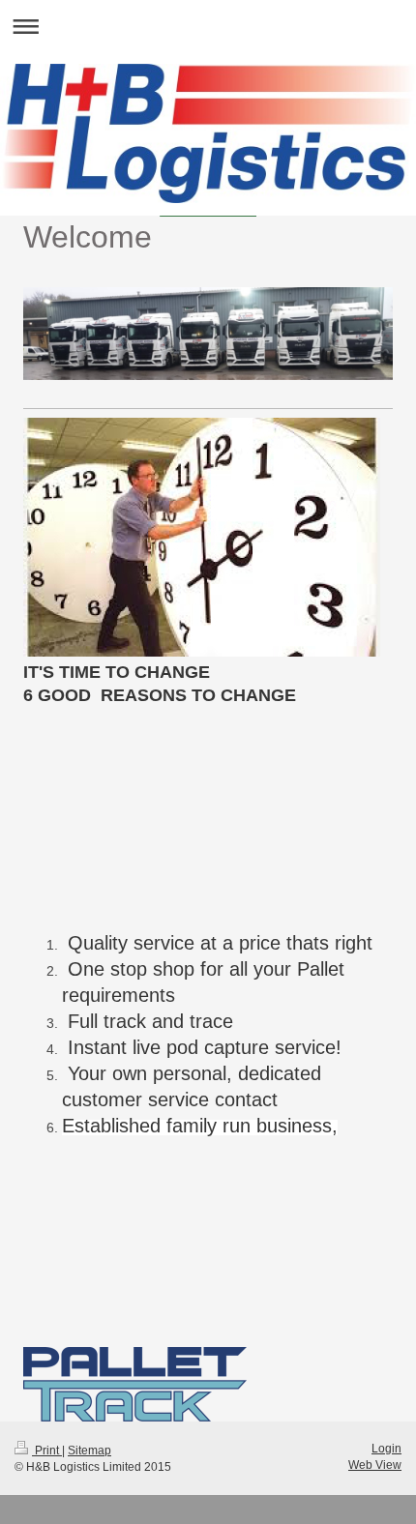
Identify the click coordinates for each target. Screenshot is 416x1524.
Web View (374, 1465)
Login (386, 1448)
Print (47, 1450)
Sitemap (89, 1450)
